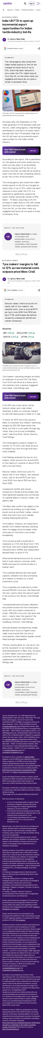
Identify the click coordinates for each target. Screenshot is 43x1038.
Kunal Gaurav (15, 727)
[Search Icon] (26, 3)
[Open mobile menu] (38, 3)
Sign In (32, 3)
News (17, 10)
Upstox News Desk (17, 39)
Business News (27, 10)
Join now (33, 151)
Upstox (10, 10)
